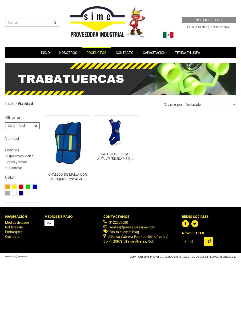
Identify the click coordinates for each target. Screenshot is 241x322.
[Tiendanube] (16, 256)
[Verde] (28, 186)
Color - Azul (16, 126)
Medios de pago (17, 222)
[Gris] (7, 193)
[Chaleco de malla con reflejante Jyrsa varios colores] (67, 168)
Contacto (124, 53)
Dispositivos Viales (19, 156)
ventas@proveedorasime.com (132, 227)
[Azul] (34, 186)
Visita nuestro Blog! (125, 232)
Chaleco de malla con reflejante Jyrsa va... (67, 177)
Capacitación (154, 53)
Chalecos (12, 150)
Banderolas (14, 167)
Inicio (45, 53)
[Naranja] (7, 186)
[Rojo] (21, 186)
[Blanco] (14, 193)
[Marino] (21, 193)
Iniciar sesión (220, 27)
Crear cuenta (197, 27)
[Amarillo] (14, 186)
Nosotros (68, 53)
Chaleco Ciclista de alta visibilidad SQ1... (116, 156)
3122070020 (118, 222)
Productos (96, 53)
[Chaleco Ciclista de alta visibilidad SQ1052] (116, 148)
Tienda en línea (187, 53)
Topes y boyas (16, 162)
